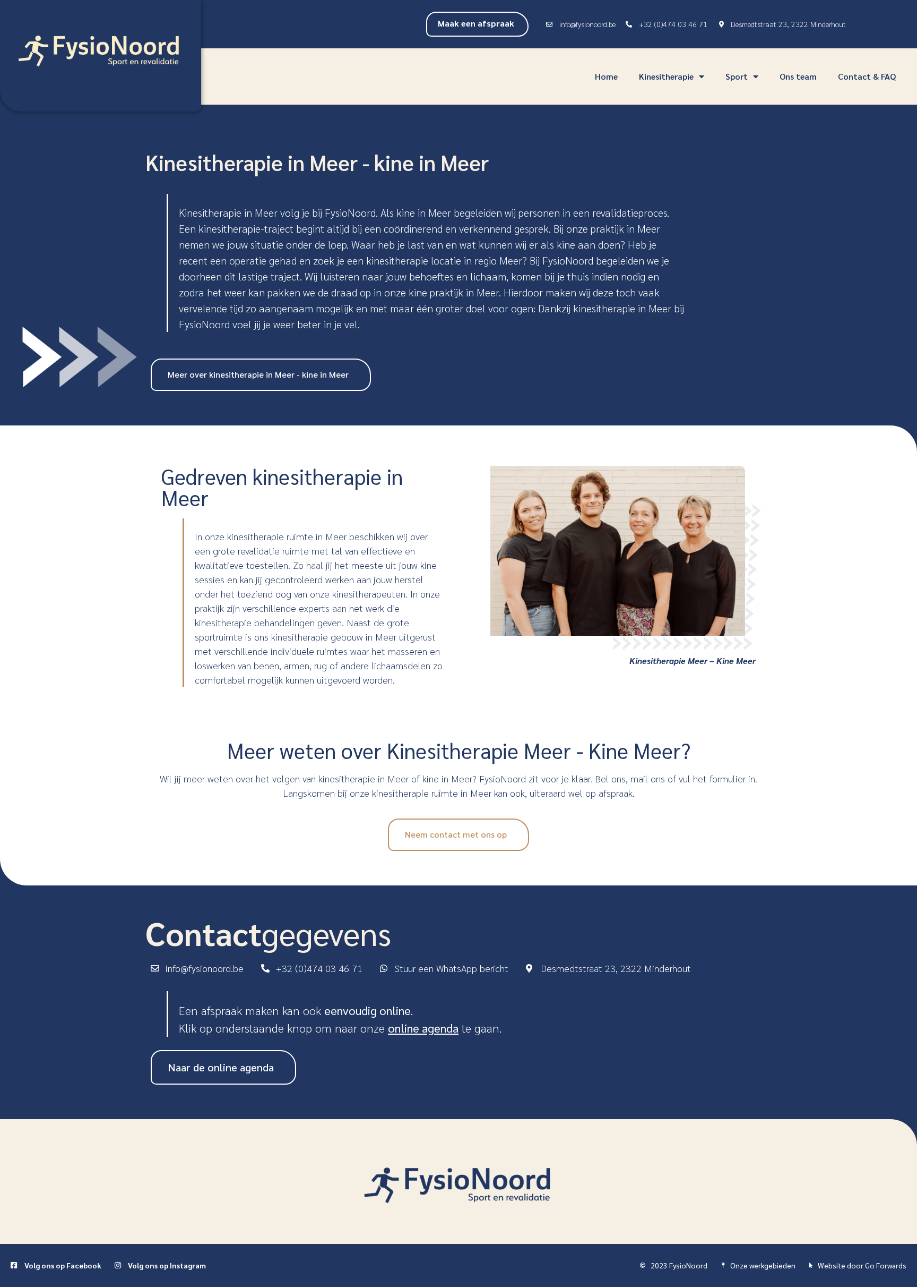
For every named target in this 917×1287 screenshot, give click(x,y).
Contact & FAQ (867, 76)
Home (606, 76)
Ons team (798, 76)
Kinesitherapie (666, 76)
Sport (736, 76)
